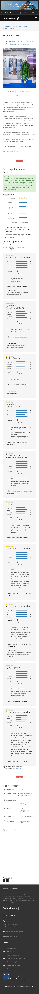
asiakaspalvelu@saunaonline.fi (14, 931)
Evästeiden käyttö (12, 962)
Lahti (25, 26)
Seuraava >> (17, 249)
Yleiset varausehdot (13, 955)
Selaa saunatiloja (17, 26)
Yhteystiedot (11, 951)
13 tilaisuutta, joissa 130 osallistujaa (18, 44)
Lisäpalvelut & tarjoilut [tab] (23, 91)
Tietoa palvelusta (12, 948)
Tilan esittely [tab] (10, 91)
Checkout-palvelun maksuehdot (16, 969)
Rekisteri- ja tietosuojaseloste (16, 958)
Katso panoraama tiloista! (10, 151)
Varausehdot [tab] (28, 96)
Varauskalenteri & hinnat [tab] (14, 96)
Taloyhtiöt (31, 13)
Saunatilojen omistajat (13, 965)
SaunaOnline (6, 26)
